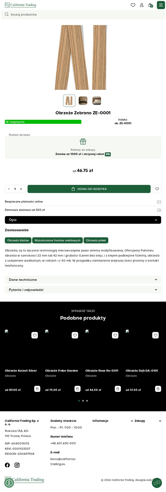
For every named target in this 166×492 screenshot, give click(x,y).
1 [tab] (79, 401)
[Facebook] (7, 465)
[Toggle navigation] (161, 5)
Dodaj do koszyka (92, 189)
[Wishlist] (157, 189)
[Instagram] (17, 465)
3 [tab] (87, 401)
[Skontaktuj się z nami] (157, 483)
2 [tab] (83, 401)
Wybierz (37, 389)
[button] (142, 5)
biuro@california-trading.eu (63, 462)
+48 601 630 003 (63, 443)
